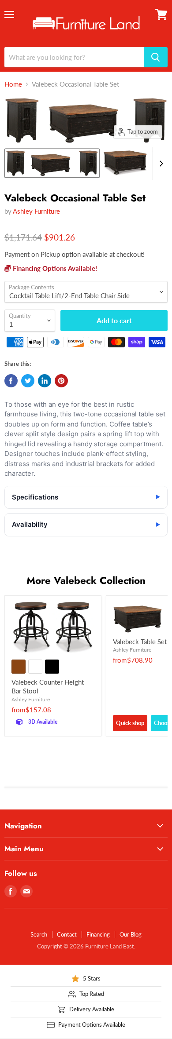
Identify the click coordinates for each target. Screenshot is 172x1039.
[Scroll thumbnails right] (160, 163)
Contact (67, 934)
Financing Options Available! (54, 268)
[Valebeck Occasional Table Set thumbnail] (52, 163)
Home (13, 84)
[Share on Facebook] (11, 380)
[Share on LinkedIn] (44, 380)
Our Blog (131, 934)
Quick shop (130, 722)
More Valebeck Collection (86, 580)
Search (38, 934)
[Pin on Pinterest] (61, 380)
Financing (98, 934)
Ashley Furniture (36, 211)
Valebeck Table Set (140, 641)
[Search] (156, 57)
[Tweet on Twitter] (27, 380)
